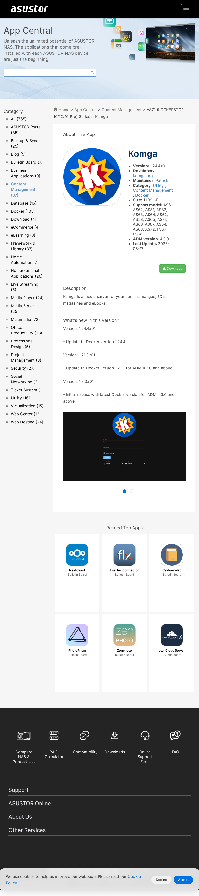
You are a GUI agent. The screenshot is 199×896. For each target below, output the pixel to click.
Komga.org (143, 175)
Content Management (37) (23, 189)
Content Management (121, 109)
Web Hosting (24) (27, 422)
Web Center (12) (26, 414)
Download (174, 268)
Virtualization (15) (27, 405)
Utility (159, 185)
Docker (142, 195)
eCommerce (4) (25, 227)
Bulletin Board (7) (27, 162)
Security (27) (23, 368)
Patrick (162, 180)
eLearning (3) (23, 235)
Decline (161, 880)
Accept (183, 880)
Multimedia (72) (25, 319)
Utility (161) (21, 397)
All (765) (19, 118)
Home (63, 109)
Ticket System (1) (27, 389)
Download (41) (24, 219)
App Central (86, 109)
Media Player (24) (27, 297)
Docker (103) (23, 211)
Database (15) (24, 203)
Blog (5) (18, 154)
